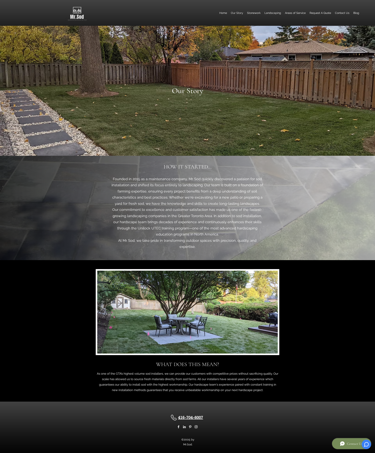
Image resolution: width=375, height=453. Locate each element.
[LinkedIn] (184, 427)
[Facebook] (178, 427)
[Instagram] (196, 427)
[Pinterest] (190, 427)
